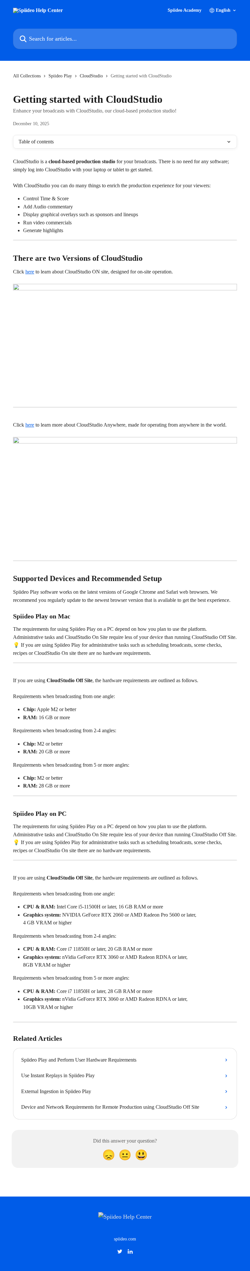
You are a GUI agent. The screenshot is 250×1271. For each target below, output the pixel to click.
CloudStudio (91, 75)
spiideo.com (125, 1239)
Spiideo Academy (184, 10)
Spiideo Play (60, 75)
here (29, 271)
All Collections (27, 75)
